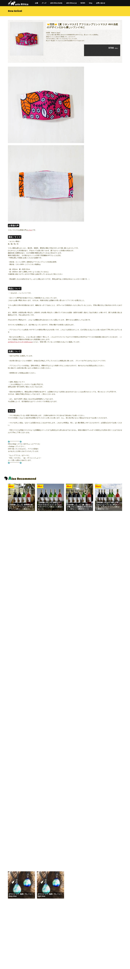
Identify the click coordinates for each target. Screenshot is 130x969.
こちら (30, 230)
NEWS (83, 3)
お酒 (36, 3)
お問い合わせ (100, 3)
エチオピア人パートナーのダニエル (20, 342)
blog (90, 3)
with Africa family (56, 3)
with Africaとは (71, 3)
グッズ (44, 3)
